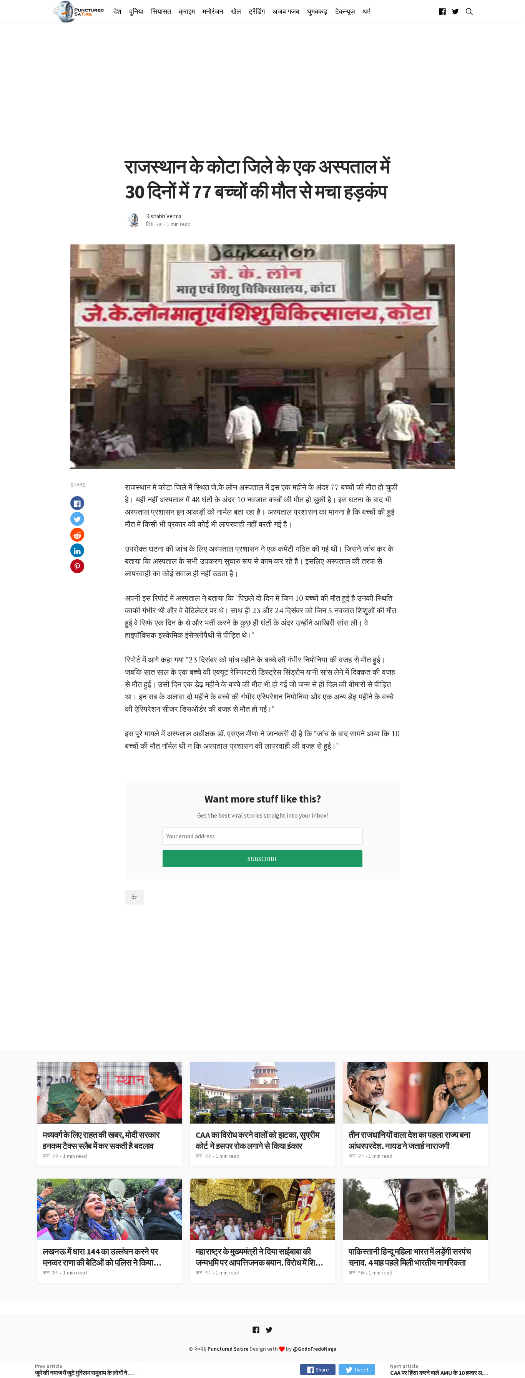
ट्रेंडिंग (257, 11)
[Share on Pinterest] (77, 567)
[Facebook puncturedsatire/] (442, 12)
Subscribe (263, 859)
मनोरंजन (213, 11)
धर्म (366, 11)
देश (117, 11)
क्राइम (187, 11)
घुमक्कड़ (317, 11)
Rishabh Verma (163, 216)
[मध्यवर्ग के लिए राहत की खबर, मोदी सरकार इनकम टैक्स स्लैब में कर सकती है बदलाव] (109, 1114)
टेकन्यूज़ (345, 11)
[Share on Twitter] (77, 519)
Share (321, 1369)
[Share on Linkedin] (77, 551)
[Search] (468, 11)
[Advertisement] (262, 88)
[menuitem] (119, 12)
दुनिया (136, 11)
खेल (236, 11)
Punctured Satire (228, 1348)
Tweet (361, 1369)
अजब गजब (285, 11)
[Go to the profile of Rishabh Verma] (133, 220)
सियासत (161, 11)
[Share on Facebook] (77, 503)
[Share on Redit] (77, 535)
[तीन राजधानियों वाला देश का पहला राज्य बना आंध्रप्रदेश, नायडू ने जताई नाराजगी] (415, 1114)
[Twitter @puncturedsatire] (455, 12)
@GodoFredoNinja (315, 1348)
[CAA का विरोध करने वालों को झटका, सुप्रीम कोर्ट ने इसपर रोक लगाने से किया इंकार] (262, 1114)
